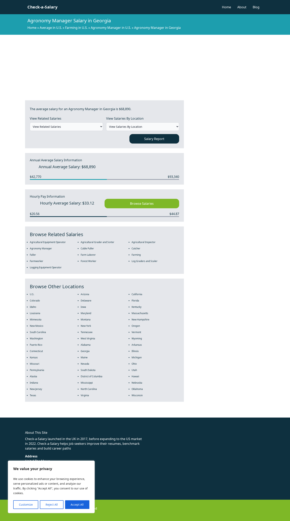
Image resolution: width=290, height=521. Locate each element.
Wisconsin (137, 395)
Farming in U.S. (76, 27)
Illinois (135, 351)
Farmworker (36, 261)
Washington (36, 338)
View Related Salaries (45, 118)
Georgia (85, 351)
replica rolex (59, 415)
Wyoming (137, 338)
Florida (135, 300)
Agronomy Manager (41, 248)
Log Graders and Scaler (144, 261)
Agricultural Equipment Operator (48, 242)
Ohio (134, 363)
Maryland (86, 313)
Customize (26, 504)
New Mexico (36, 326)
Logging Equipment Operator (46, 267)
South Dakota (88, 370)
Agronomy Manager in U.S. (111, 27)
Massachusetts (140, 313)
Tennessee (87, 332)
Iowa (83, 307)
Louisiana (35, 313)
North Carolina (89, 389)
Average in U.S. (51, 27)
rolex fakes (24, 415)
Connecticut (36, 351)
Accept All (77, 504)
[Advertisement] (145, 64)
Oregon (136, 326)
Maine (84, 357)
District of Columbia (91, 376)
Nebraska (137, 382)
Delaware (86, 300)
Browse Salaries (142, 203)
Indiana (34, 382)
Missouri (34, 363)
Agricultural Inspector (143, 242)
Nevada (85, 363)
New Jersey (36, 389)
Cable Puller (87, 248)
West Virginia (88, 338)
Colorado (35, 300)
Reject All (52, 504)
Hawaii (135, 376)
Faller (33, 254)
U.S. (32, 294)
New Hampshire (140, 319)
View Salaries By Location (125, 118)
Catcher (136, 248)
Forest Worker (88, 261)
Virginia (85, 395)
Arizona (85, 294)
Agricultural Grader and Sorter (97, 242)
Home (226, 7)
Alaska (33, 376)
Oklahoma (137, 389)
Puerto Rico (36, 344)
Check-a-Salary (42, 7)
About (241, 7)
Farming (136, 254)
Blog (256, 7)
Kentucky (136, 307)
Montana (86, 319)
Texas (33, 395)
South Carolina (38, 332)
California (137, 294)
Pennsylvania (37, 370)
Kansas (34, 357)
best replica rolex (82, 415)
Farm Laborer (88, 254)
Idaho (33, 307)
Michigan (137, 357)
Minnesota (35, 319)
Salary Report (154, 139)
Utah (134, 370)
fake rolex (7, 415)
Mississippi (87, 382)
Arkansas (137, 344)
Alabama (86, 344)
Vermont (136, 332)
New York (86, 326)
